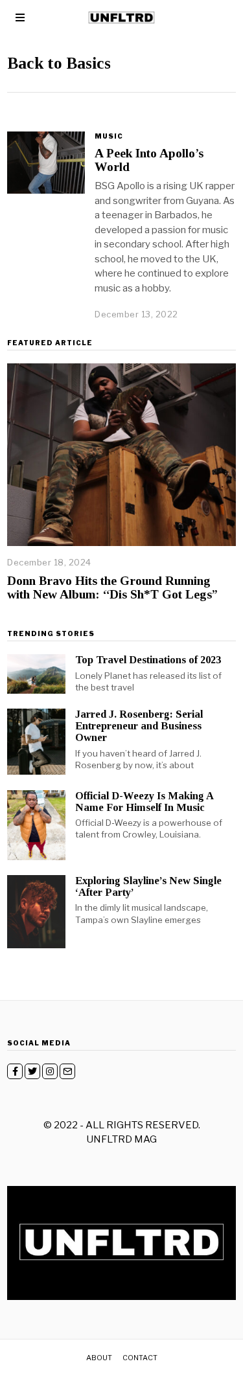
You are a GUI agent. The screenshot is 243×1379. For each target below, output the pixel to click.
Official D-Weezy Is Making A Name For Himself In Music (144, 802)
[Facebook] (15, 1071)
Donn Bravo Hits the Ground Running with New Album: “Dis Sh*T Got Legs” (112, 587)
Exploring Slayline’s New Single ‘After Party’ (148, 886)
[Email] (67, 1071)
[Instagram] (50, 1071)
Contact (139, 1357)
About (99, 1357)
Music (109, 136)
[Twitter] (32, 1071)
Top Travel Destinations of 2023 (148, 660)
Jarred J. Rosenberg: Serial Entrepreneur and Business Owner (139, 726)
